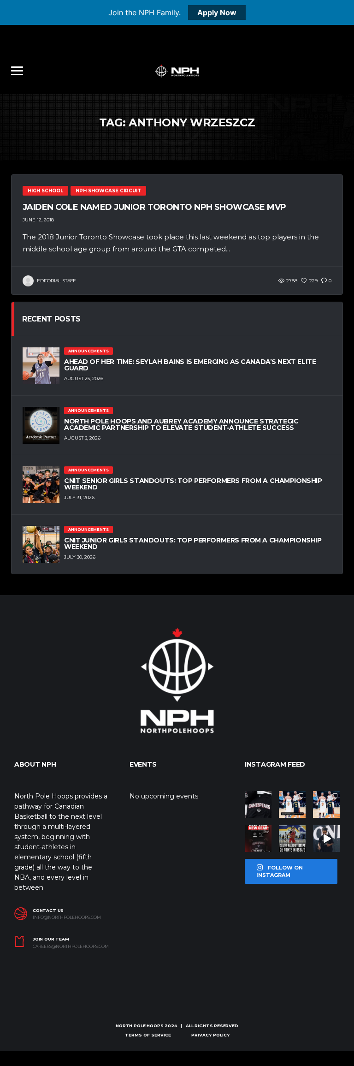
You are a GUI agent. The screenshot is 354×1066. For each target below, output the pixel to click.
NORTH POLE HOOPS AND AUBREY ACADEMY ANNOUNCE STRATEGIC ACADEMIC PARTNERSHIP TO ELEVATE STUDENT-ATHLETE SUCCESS (181, 424)
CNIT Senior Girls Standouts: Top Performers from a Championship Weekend (193, 483)
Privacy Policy (210, 1034)
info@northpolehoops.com (67, 917)
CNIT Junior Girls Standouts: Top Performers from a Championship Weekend (193, 543)
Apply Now (216, 12)
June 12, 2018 (38, 220)
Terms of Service (148, 1034)
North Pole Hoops (139, 1025)
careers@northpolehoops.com (71, 946)
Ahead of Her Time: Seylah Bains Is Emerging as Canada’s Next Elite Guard (190, 364)
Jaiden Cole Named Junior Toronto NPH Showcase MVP (154, 207)
